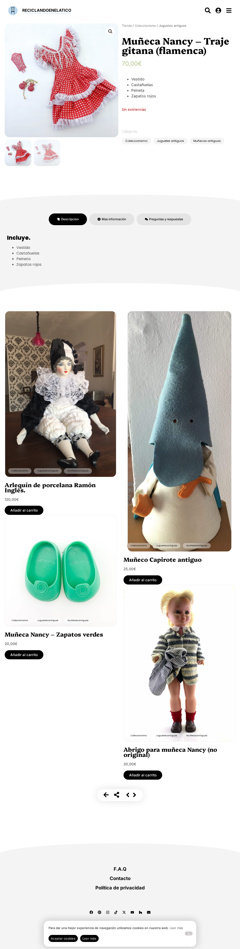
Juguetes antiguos (170, 141)
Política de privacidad (120, 888)
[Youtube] (132, 912)
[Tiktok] (116, 912)
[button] (110, 31)
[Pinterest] (99, 912)
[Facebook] (91, 912)
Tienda (127, 25)
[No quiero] (189, 933)
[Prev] (127, 794)
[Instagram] (107, 912)
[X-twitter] (124, 912)
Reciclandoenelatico (46, 10)
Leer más (176, 928)
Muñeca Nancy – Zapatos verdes (54, 634)
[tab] (68, 219)
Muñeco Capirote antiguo (163, 559)
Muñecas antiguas (207, 141)
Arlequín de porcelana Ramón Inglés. (50, 487)
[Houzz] (140, 912)
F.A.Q (120, 869)
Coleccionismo (145, 25)
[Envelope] (148, 912)
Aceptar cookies (63, 938)
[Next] (134, 794)
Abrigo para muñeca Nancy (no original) (170, 751)
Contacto (120, 878)
